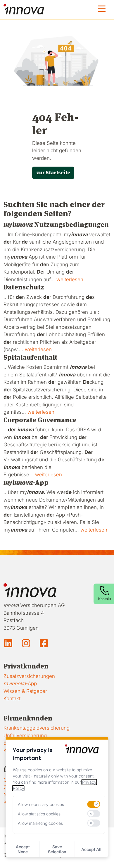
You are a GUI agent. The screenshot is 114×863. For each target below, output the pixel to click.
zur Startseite (53, 172)
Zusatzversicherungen (29, 676)
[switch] (93, 804)
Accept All (91, 849)
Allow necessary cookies (41, 804)
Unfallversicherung (25, 735)
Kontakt (12, 698)
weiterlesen (69, 279)
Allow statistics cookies (39, 813)
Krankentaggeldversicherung (37, 728)
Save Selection (57, 849)
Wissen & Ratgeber (25, 691)
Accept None (23, 849)
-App (20, 683)
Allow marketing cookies (40, 823)
